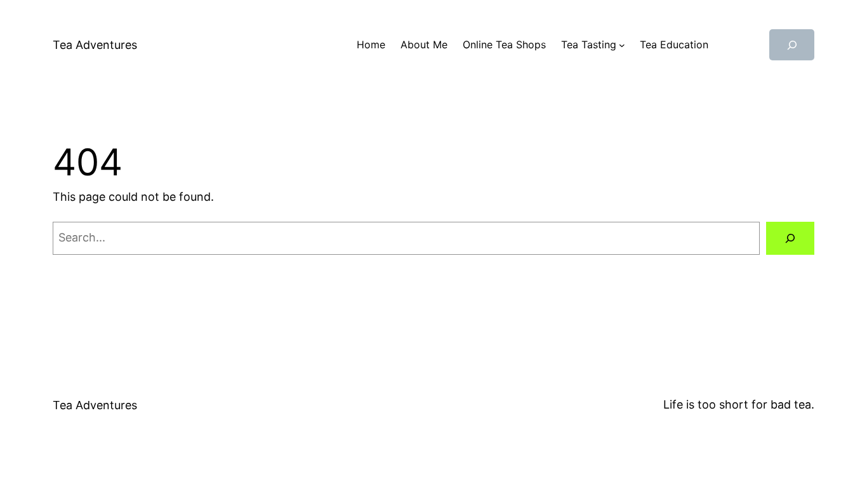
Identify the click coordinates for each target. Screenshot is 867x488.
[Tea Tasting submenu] (622, 45)
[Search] (790, 238)
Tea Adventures (95, 44)
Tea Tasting (588, 44)
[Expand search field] (791, 44)
